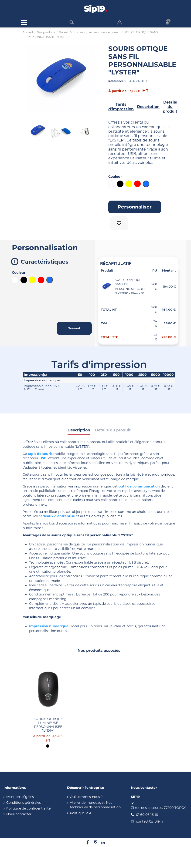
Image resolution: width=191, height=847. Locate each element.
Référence (116, 81)
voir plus (145, 162)
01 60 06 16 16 (147, 815)
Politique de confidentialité (28, 808)
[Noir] (47, 746)
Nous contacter (18, 814)
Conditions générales (23, 802)
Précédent (34, 79)
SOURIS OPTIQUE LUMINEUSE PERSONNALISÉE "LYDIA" (48, 725)
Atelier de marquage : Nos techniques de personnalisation (95, 804)
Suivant (88, 79)
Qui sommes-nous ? (86, 797)
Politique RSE (81, 813)
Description (148, 106)
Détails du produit (170, 107)
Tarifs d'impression (121, 106)
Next (90, 131)
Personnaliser (135, 207)
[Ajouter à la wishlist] (120, 223)
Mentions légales (20, 797)
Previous (31, 131)
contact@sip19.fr (149, 821)
